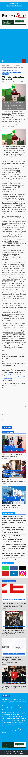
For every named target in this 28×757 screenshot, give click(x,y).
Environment (15, 70)
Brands (5, 445)
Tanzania (22, 156)
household (5, 291)
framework (5, 220)
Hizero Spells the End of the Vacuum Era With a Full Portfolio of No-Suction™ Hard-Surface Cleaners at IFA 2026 (14, 593)
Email (4, 415)
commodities (17, 276)
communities (9, 243)
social (15, 121)
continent (12, 202)
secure (15, 209)
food (3, 165)
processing (15, 313)
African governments (18, 272)
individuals (18, 243)
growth (20, 204)
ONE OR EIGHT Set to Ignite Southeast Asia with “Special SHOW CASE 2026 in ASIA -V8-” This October (14, 620)
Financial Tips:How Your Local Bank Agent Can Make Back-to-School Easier (14, 469)
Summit (5, 156)
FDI (14, 296)
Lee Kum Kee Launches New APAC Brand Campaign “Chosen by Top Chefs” (14, 675)
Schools (10, 476)
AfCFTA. (4, 300)
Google (5, 499)
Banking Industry (16, 470)
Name (4, 409)
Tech (22, 499)
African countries (7, 229)
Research (21, 148)
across (4, 320)
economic (10, 121)
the (3, 115)
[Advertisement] (14, 44)
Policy (17, 148)
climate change (16, 167)
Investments (19, 449)
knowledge (9, 187)
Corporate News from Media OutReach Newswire (14, 599)
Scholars (5, 476)
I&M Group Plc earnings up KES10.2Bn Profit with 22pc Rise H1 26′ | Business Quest (13, 529)
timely (3, 180)
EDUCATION (18, 498)
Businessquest (8, 753)
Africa (9, 112)
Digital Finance (12, 472)
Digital (5, 498)
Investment (9, 296)
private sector (20, 333)
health (4, 227)
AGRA (11, 211)
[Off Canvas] (3, 61)
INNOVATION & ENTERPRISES (8, 72)
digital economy (11, 498)
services (4, 278)
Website (4, 421)
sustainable (5, 200)
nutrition (18, 225)
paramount (16, 207)
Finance (4, 196)
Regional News (5, 74)
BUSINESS (10, 445)
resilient (11, 200)
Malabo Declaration (7, 280)
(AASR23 (8, 113)
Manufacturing (7, 450)
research (18, 146)
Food (14, 148)
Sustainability (19, 450)
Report (4, 113)
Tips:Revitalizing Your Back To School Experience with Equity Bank (14, 522)
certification (16, 445)
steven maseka (8, 81)
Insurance (18, 72)
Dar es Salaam (15, 156)
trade (3, 276)
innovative (5, 191)
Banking (10, 470)
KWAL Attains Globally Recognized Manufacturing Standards (14, 444)
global (4, 223)
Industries (12, 447)
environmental (6, 123)
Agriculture (14, 112)
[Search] (20, 61)
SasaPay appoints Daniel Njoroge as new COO (13, 356)
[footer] (14, 23)
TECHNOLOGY (6, 501)
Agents (5, 470)
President (16, 211)
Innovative (22, 194)
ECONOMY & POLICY (6, 70)
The (3, 112)
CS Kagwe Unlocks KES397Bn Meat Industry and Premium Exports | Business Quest (14, 537)
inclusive (18, 200)
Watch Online (24, 61)
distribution (5, 314)
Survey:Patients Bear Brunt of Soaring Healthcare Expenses (14, 363)
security (23, 318)
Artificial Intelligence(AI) (11, 496)
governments (8, 242)
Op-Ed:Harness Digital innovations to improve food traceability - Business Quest (13, 377)
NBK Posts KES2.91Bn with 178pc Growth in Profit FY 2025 (14, 548)
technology (18, 187)
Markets (13, 450)
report (8, 180)
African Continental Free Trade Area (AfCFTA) (13, 288)
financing (11, 191)
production (8, 313)
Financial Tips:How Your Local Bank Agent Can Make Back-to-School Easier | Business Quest (14, 518)
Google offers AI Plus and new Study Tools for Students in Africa (14, 495)
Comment (5, 388)
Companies (6, 447)
